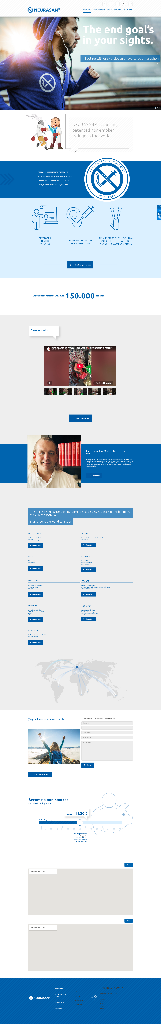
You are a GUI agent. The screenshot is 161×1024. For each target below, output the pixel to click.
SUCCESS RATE (59, 1002)
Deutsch (102, 999)
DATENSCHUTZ (79, 1000)
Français (102, 1006)
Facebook (109, 993)
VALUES (109, 9)
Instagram (103, 993)
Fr (124, 3)
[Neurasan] (43, 10)
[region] (80, 63)
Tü (131, 3)
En (117, 3)
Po (111, 3)
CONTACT (130, 9)
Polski (102, 1001)
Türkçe (102, 1008)
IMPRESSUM (78, 1005)
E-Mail (115, 993)
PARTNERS (117, 9)
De (104, 3)
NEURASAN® (87, 9)
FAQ (124, 9)
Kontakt (77, 996)
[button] (3, 63)
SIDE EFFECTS (59, 1008)
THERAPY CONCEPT (99, 9)
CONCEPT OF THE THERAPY (60, 995)
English (102, 1004)
